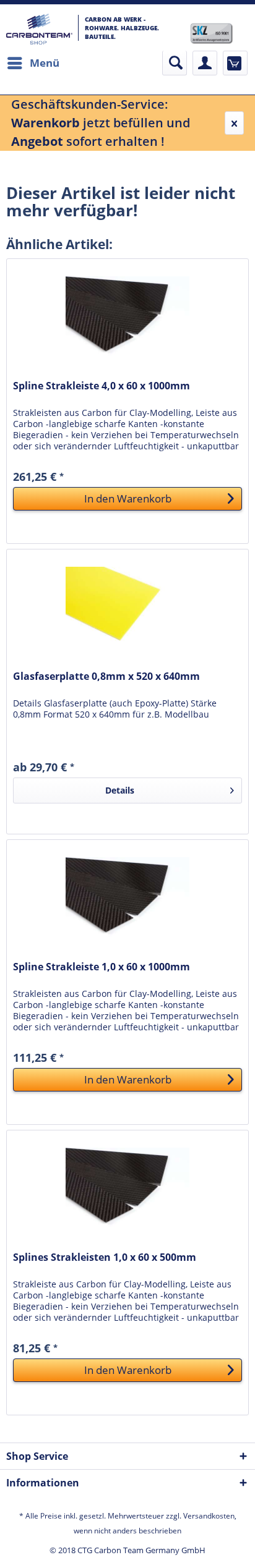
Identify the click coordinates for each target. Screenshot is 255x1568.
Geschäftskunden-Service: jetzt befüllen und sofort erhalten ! (100, 123)
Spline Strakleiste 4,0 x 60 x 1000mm (101, 385)
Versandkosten (209, 1516)
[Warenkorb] (235, 63)
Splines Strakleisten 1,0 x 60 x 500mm (104, 1257)
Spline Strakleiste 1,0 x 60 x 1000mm (101, 966)
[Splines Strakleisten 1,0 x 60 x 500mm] (127, 1192)
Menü (44, 63)
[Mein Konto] (204, 63)
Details (119, 790)
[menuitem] (33, 63)
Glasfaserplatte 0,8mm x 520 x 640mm (106, 676)
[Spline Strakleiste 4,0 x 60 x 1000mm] (127, 320)
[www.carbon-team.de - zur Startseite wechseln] (39, 29)
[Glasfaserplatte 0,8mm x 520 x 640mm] (127, 611)
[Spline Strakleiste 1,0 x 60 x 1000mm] (127, 901)
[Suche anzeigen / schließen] (174, 63)
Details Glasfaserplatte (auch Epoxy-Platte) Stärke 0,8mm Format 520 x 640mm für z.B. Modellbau (115, 709)
